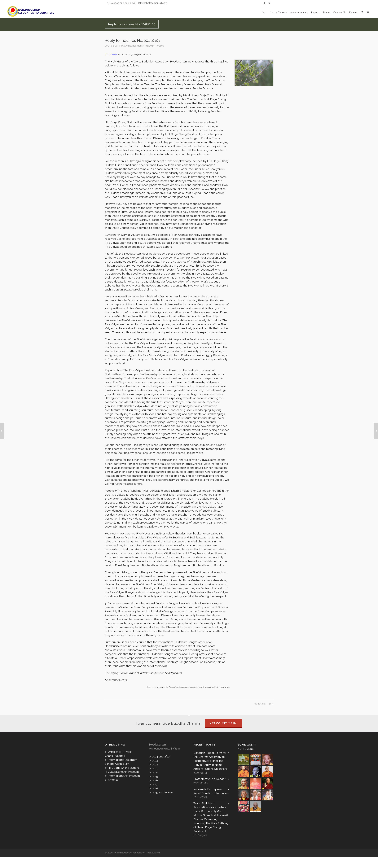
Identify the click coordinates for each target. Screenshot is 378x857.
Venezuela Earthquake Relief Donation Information (211, 791)
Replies (160, 45)
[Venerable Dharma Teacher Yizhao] (255, 795)
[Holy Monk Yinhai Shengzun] (255, 806)
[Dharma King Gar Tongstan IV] (243, 795)
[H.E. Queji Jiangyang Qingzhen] (267, 795)
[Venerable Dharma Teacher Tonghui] (267, 759)
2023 (155, 760)
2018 (155, 780)
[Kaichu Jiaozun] (267, 783)
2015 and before (162, 792)
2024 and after (161, 756)
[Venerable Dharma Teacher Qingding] (243, 771)
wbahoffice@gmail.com (154, 2)
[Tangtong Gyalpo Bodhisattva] (243, 806)
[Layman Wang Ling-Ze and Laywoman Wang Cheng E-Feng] (243, 759)
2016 (155, 788)
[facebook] (265, 3)
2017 (155, 784)
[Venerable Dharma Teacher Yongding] (255, 771)
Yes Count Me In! (223, 723)
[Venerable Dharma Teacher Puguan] (243, 783)
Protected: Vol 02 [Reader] (209, 779)
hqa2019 (149, 45)
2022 (155, 764)
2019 (155, 776)
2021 (155, 768)
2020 (155, 772)
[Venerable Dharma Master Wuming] (267, 771)
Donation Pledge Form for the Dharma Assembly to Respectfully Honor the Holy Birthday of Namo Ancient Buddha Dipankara (210, 760)
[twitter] (270, 3)
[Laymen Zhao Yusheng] (255, 759)
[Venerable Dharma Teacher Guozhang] (255, 783)
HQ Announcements (132, 45)
